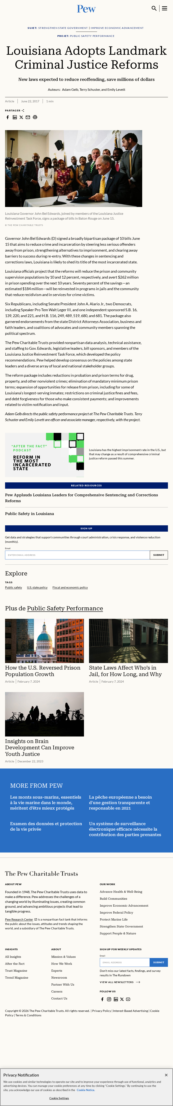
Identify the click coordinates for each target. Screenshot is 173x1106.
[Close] (166, 1075)
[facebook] (7, 117)
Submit (158, 554)
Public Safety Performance (65, 608)
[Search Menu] (154, 8)
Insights (11, 949)
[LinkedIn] (115, 999)
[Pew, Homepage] (86, 8)
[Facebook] (102, 999)
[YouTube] (128, 999)
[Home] (41, 873)
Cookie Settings (59, 1098)
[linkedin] (14, 117)
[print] (35, 117)
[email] (27, 117)
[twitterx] (21, 117)
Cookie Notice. (86, 1090)
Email (8, 548)
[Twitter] (122, 999)
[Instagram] (109, 999)
